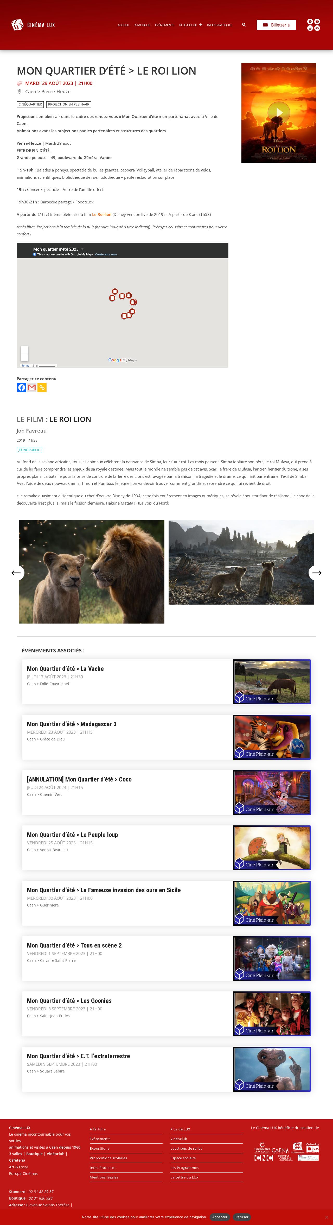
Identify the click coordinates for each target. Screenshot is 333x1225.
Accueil (123, 25)
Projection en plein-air (68, 104)
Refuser (242, 1217)
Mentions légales (104, 1177)
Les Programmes (184, 1167)
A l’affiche (142, 25)
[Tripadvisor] (317, 28)
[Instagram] (310, 28)
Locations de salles (186, 1148)
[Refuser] (326, 1217)
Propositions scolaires (108, 1158)
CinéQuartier (30, 104)
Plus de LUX (188, 25)
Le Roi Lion (70, 419)
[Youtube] (317, 21)
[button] (244, 25)
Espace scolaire (183, 1158)
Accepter (220, 1217)
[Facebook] (310, 21)
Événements (164, 25)
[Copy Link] (42, 387)
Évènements (100, 1138)
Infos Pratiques (219, 25)
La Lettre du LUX (184, 1177)
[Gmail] (31, 387)
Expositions (100, 1148)
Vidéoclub (178, 1138)
